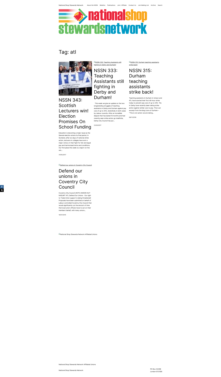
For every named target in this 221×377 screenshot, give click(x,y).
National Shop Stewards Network (71, 5)
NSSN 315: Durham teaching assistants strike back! (141, 81)
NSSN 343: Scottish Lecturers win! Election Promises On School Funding (75, 113)
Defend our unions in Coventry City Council (73, 179)
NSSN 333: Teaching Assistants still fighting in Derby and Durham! (109, 84)
